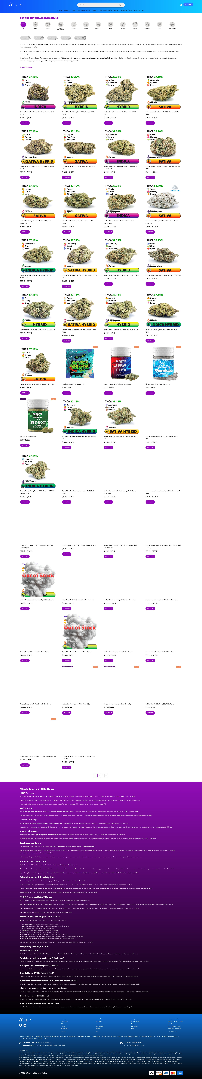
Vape (73, 10)
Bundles (98, 1028)
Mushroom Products (106, 10)
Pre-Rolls (112, 888)
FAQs (132, 1024)
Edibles (94, 10)
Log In (189, 4)
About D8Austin (135, 1021)
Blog (143, 10)
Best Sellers (99, 1021)
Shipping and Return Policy (175, 1021)
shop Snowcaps (67, 892)
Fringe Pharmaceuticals (83, 10)
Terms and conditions (174, 1026)
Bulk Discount (100, 1026)
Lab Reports (134, 1026)
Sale (97, 1031)
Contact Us (137, 10)
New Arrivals (99, 1024)
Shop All (59, 10)
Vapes (63, 1026)
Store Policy (171, 1024)
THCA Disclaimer (172, 1031)
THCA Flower (64, 1021)
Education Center (126, 10)
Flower (66, 10)
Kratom (115, 10)
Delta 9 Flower (36, 912)
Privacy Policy (41, 1073)
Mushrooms (64, 1028)
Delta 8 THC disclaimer (174, 1028)
